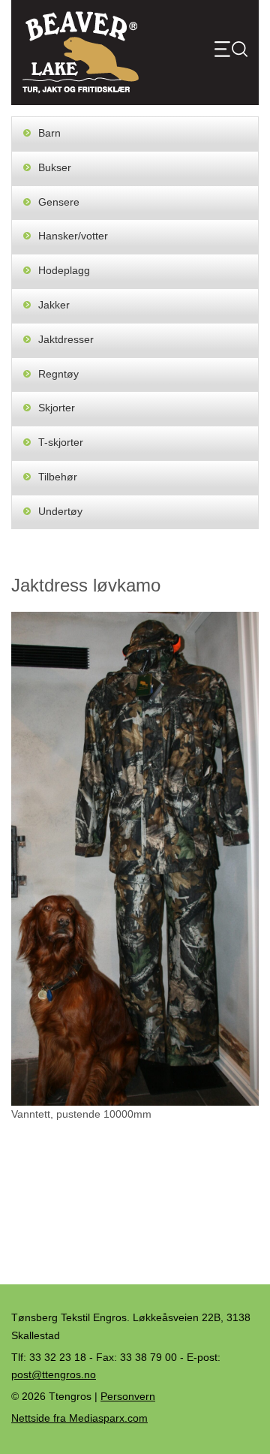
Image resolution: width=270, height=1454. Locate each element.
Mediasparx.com (79, 1418)
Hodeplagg (64, 270)
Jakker (54, 305)
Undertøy (60, 511)
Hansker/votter (73, 236)
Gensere (59, 202)
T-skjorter (60, 442)
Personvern (127, 1396)
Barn (49, 133)
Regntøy (58, 374)
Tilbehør (57, 477)
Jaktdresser (66, 339)
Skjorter (56, 408)
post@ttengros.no (53, 1374)
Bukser (54, 167)
